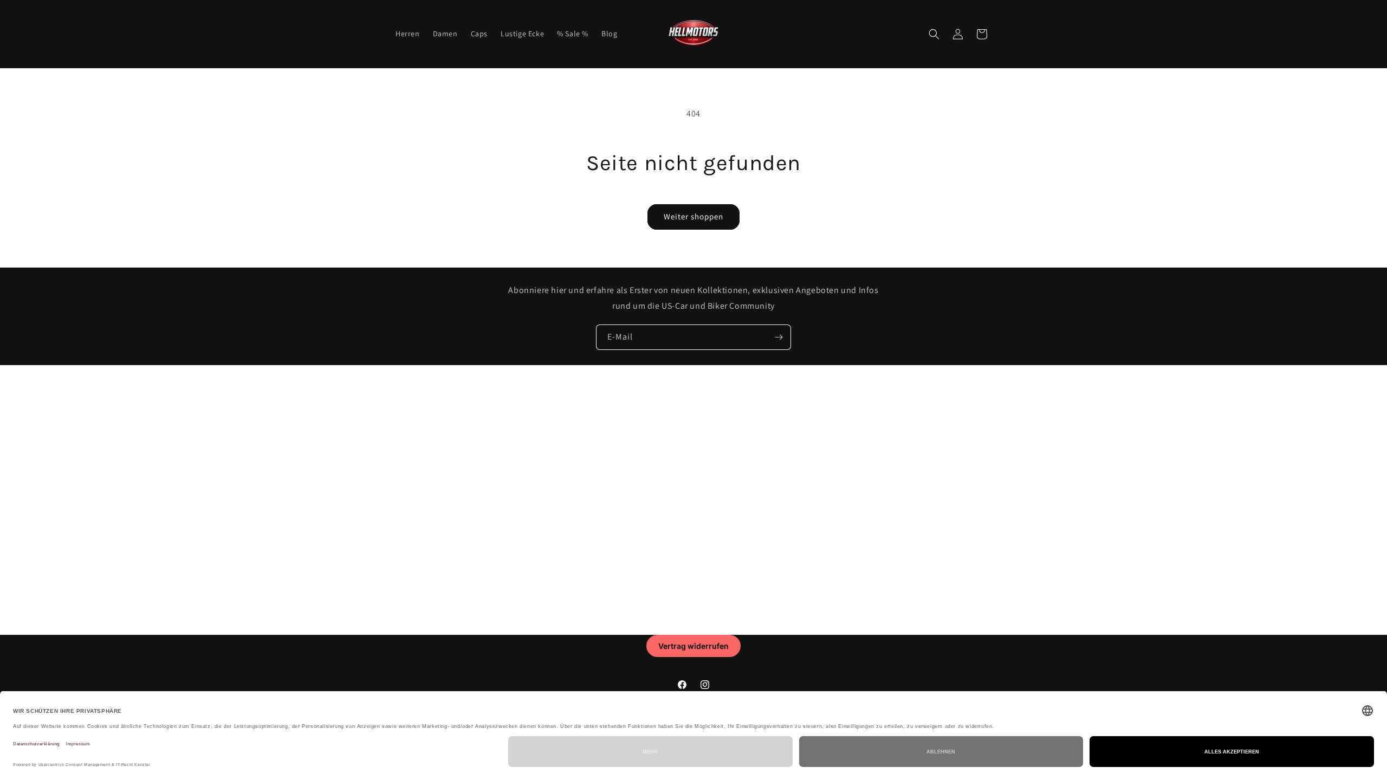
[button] (934, 34)
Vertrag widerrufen (693, 646)
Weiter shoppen (693, 216)
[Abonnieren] (778, 337)
